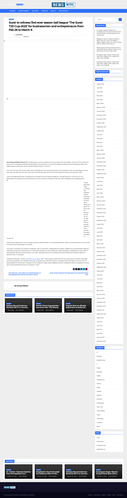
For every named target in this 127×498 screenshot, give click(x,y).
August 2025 (100, 130)
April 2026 (100, 99)
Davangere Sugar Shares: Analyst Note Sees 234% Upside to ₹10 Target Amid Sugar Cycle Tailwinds (108, 56)
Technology (100, 418)
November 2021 (101, 306)
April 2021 (99, 333)
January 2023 (101, 251)
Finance (99, 383)
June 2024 (100, 185)
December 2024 (101, 162)
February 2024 (101, 201)
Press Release (63, 11)
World (98, 426)
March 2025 (100, 150)
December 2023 (101, 208)
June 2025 (100, 138)
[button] (122, 11)
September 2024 (101, 173)
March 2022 (100, 290)
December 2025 (101, 115)
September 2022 (101, 267)
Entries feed (100, 441)
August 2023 (100, 224)
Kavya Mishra (19, 34)
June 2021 (100, 325)
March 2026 (100, 103)
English (99, 375)
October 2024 (101, 169)
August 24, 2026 (12, 476)
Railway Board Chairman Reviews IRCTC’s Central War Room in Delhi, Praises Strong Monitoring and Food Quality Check (109, 49)
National (35, 11)
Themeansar (31, 495)
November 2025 (101, 119)
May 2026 (99, 95)
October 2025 (100, 123)
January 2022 (101, 298)
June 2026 (100, 91)
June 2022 (100, 279)
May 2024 (99, 189)
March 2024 (100, 197)
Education (99, 372)
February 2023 (101, 247)
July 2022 (99, 275)
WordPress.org (101, 449)
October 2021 (100, 310)
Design (98, 368)
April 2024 (100, 193)
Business (13, 11)
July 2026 (99, 88)
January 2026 (101, 111)
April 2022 (100, 286)
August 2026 (100, 84)
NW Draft (99, 399)
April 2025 (100, 146)
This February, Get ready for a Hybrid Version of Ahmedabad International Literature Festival (24, 274)
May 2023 (99, 236)
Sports (98, 414)
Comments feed (101, 445)
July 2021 (99, 321)
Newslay (25, 495)
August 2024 (100, 177)
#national (26, 36)
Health (53, 11)
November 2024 (101, 166)
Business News (101, 360)
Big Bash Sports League (33, 259)
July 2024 (99, 181)
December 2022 (101, 255)
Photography (100, 403)
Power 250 (100, 407)
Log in (98, 437)
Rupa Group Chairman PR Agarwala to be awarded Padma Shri (69, 274)
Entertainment (24, 11)
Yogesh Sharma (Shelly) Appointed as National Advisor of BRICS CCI (76, 307)
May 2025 (99, 142)
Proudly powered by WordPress (11, 495)
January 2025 (101, 158)
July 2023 (99, 228)
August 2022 (100, 271)
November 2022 (101, 259)
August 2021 (100, 318)
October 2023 (100, 216)
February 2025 (101, 154)
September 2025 (101, 127)
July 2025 (99, 134)
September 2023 (101, 220)
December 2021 (101, 302)
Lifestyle (45, 11)
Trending (99, 422)
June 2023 (100, 232)
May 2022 (99, 282)
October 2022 (100, 263)
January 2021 (100, 337)
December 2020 (101, 341)
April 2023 (100, 240)
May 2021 (99, 329)
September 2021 (101, 314)
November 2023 (101, 212)
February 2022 (101, 294)
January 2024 (101, 205)
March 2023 (100, 243)
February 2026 (101, 107)
